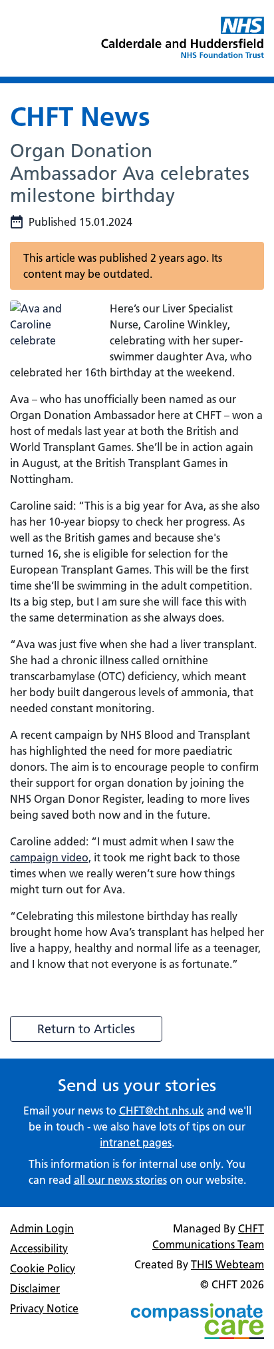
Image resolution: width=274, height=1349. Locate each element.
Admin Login (42, 1228)
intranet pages (136, 1142)
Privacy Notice (44, 1308)
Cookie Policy (42, 1268)
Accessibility (39, 1248)
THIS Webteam (227, 1264)
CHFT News (80, 116)
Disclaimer (35, 1288)
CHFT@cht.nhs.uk (161, 1110)
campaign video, (50, 857)
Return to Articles (86, 1029)
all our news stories (120, 1179)
